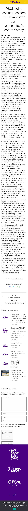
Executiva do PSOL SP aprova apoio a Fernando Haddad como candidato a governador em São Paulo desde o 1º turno (18, 318)
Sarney (21, 278)
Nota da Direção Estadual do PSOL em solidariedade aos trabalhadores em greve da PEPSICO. (18, 374)
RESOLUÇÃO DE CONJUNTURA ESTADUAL (16, 363)
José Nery (17, 278)
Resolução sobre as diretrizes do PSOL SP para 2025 (17, 353)
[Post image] (5, 317)
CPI (13, 278)
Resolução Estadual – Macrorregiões (18, 344)
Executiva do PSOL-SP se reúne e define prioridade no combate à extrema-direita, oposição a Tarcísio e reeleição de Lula (18, 332)
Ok (14, 508)
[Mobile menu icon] (25, 2)
